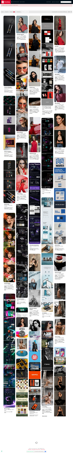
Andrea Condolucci (7, 151)
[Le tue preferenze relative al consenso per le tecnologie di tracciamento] (2, 451)
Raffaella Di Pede (33, 153)
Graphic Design (10, 152)
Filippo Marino (19, 193)
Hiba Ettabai (57, 74)
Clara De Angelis (7, 283)
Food (62, 273)
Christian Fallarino (20, 34)
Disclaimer (29, 449)
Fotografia (22, 35)
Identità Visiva (6, 153)
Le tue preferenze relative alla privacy (39, 451)
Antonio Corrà (32, 87)
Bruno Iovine (44, 416)
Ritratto (63, 149)
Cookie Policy (43, 449)
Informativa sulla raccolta (30, 451)
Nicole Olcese (57, 245)
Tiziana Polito (57, 336)
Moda (25, 35)
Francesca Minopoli (7, 87)
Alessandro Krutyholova (34, 245)
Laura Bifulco (44, 406)
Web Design (47, 190)
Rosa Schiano (57, 103)
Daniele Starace (20, 132)
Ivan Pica (56, 46)
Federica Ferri (44, 189)
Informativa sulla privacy (36, 449)
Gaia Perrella (6, 204)
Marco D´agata (7, 408)
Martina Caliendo (58, 148)
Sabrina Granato (58, 272)
